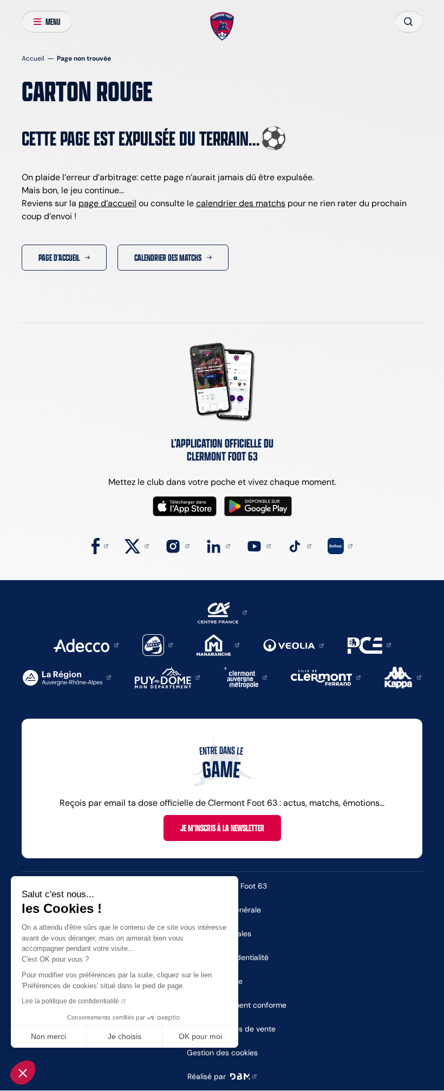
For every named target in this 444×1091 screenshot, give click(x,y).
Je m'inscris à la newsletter (222, 828)
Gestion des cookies (222, 1052)
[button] (23, 1073)
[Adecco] (86, 644)
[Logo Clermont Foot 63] (222, 26)
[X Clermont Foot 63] (137, 545)
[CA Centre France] (222, 612)
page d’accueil (107, 203)
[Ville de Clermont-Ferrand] (326, 677)
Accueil (33, 58)
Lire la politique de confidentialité (70, 1001)
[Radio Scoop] (157, 644)
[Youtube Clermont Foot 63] (258, 545)
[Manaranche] (218, 644)
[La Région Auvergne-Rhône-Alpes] (67, 677)
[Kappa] (402, 677)
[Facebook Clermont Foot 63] (100, 545)
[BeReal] (340, 545)
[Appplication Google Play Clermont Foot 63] (258, 506)
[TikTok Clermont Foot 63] (299, 545)
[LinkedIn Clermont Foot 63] (218, 545)
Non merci (48, 1036)
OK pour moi (200, 1036)
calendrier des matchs (240, 203)
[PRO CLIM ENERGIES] (369, 644)
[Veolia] (293, 645)
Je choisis (124, 1036)
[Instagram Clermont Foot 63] (177, 545)
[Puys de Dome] (167, 677)
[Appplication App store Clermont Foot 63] (185, 506)
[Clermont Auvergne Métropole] (245, 677)
